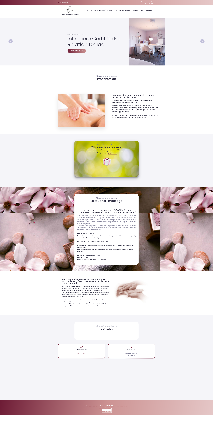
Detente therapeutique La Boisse (70, 435)
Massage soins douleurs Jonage (81, 440)
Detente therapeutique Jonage (176, 435)
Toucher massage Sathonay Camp (23, 437)
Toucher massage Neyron (74, 436)
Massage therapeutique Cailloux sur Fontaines (100, 438)
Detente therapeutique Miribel (9, 435)
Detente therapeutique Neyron (29, 435)
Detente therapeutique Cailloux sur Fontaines (34, 436)
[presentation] (10, 41)
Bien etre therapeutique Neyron (60, 442)
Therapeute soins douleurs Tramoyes (85, 441)
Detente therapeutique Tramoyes (117, 435)
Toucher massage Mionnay (167, 436)
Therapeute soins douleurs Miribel (180, 440)
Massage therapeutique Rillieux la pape (156, 437)
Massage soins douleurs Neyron (145, 438)
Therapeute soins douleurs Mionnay (108, 441)
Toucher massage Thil (183, 436)
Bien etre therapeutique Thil (189, 442)
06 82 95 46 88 (63, 2)
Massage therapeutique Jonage (28, 438)
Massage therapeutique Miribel (70, 437)
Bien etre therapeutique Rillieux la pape (125, 442)
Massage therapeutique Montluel (49, 438)
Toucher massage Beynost (91, 436)
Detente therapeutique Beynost (49, 435)
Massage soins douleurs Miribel (125, 438)
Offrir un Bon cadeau (123, 10)
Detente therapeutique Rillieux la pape (94, 435)
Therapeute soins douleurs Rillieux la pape (59, 441)
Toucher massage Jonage (199, 436)
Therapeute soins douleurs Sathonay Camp (199, 441)
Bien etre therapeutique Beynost (80, 442)
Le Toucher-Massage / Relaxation (102, 10)
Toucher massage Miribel (58, 436)
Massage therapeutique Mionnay (202, 437)
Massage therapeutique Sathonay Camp (73, 438)
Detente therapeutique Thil (157, 435)
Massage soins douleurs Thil (62, 440)
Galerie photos (138, 10)
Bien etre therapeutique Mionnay (169, 442)
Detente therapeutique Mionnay (138, 435)
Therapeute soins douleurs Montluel (173, 441)
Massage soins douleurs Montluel (102, 440)
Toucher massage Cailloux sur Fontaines (47, 437)
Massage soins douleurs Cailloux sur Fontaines (154, 440)
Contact (149, 10)
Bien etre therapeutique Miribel (40, 442)
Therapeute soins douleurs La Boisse (34, 441)
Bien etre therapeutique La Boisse (101, 442)
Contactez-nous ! (67, 51)
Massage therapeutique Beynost (111, 437)
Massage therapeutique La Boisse (133, 437)
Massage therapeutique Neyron (91, 437)
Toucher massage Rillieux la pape (129, 436)
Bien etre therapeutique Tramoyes (148, 442)
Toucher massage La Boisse (109, 436)
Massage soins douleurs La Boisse (187, 438)
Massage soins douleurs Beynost (166, 438)
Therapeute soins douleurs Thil (129, 441)
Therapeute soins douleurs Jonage (151, 441)
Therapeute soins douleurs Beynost (11, 441)
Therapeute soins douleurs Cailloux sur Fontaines (15, 442)
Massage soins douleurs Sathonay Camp (126, 440)
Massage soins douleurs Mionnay (42, 440)
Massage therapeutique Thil (9, 438)
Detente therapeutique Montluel (197, 435)
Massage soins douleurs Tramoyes (21, 440)
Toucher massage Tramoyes (149, 436)
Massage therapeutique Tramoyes (181, 437)
